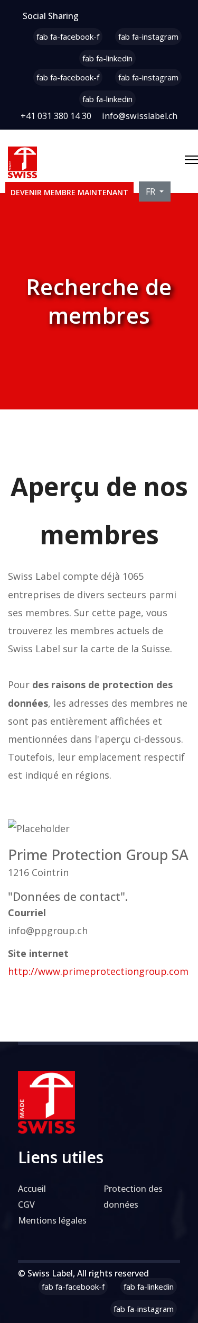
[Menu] (191, 160)
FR (151, 191)
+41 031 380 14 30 (56, 116)
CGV (26, 1204)
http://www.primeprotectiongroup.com (98, 971)
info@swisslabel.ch (139, 116)
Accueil (32, 1188)
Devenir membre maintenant (69, 192)
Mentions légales (52, 1220)
